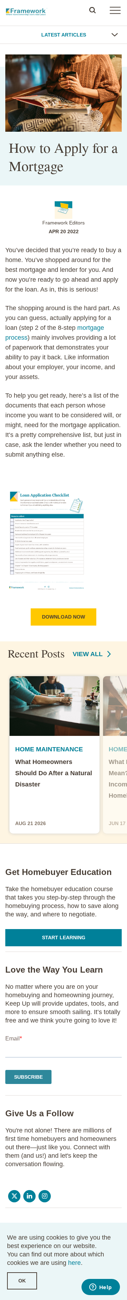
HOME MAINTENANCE (49, 749)
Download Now (63, 617)
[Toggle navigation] (115, 10)
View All (88, 654)
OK (22, 1280)
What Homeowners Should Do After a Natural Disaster (53, 773)
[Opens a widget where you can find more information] (100, 1287)
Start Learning (63, 937)
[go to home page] (26, 10)
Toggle (114, 35)
